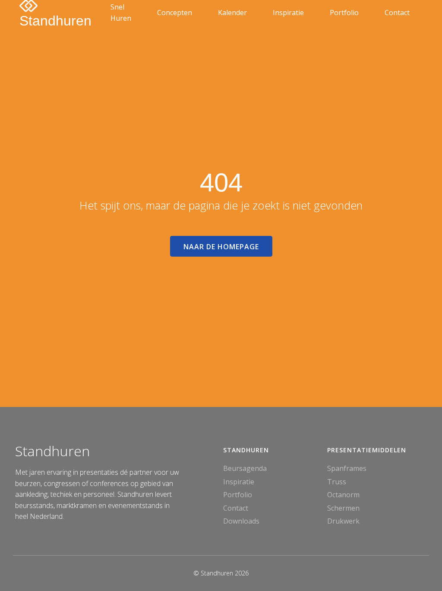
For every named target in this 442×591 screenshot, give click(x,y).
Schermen (343, 508)
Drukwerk (343, 521)
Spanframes (346, 468)
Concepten (174, 12)
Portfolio (344, 12)
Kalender (232, 12)
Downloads (241, 521)
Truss (336, 481)
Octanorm (343, 494)
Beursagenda (245, 468)
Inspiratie (288, 12)
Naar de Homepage (221, 246)
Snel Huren (120, 12)
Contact (397, 12)
